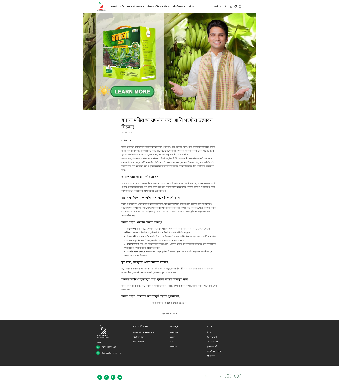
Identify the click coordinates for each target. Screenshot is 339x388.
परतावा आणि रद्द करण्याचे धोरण (144, 332)
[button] (225, 6)
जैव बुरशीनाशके (212, 337)
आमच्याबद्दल (174, 332)
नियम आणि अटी (138, 342)
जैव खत (209, 332)
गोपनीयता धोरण (138, 337)
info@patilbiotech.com (111, 353)
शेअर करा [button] (127, 140)
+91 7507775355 (108, 347)
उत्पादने (172, 337)
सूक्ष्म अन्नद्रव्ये (212, 346)
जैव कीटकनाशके (212, 342)
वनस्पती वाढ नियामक (214, 351)
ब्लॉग (171, 342)
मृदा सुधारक (211, 356)
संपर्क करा (173, 346)
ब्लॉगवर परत (171, 313)
